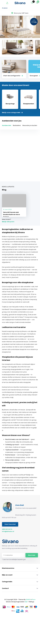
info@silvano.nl (8, 531)
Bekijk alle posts (8, 222)
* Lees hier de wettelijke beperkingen (14, 559)
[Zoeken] (37, 8)
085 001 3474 (7, 529)
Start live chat (10, 524)
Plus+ (34, 599)
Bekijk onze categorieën (11, 112)
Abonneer (31, 555)
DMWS (28, 599)
